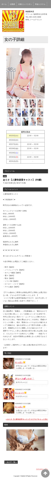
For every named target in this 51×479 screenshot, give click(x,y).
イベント (5, 12)
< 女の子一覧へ (11, 462)
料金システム (40, 4)
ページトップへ (42, 469)
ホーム (4, 4)
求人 (21, 12)
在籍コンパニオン (25, 4)
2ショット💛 (20, 393)
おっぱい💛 (20, 362)
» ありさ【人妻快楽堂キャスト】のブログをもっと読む (27, 419)
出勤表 (12, 4)
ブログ (14, 12)
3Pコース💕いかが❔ (24, 378)
